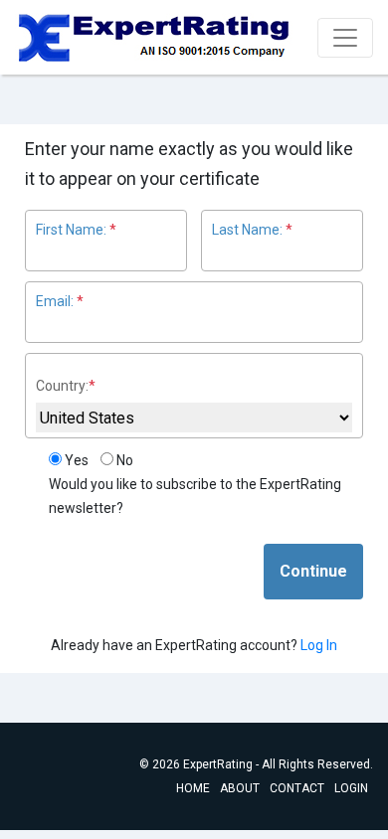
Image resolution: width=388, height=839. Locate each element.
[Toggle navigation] (345, 38)
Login (351, 788)
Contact (297, 788)
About (240, 788)
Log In (318, 645)
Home (193, 788)
